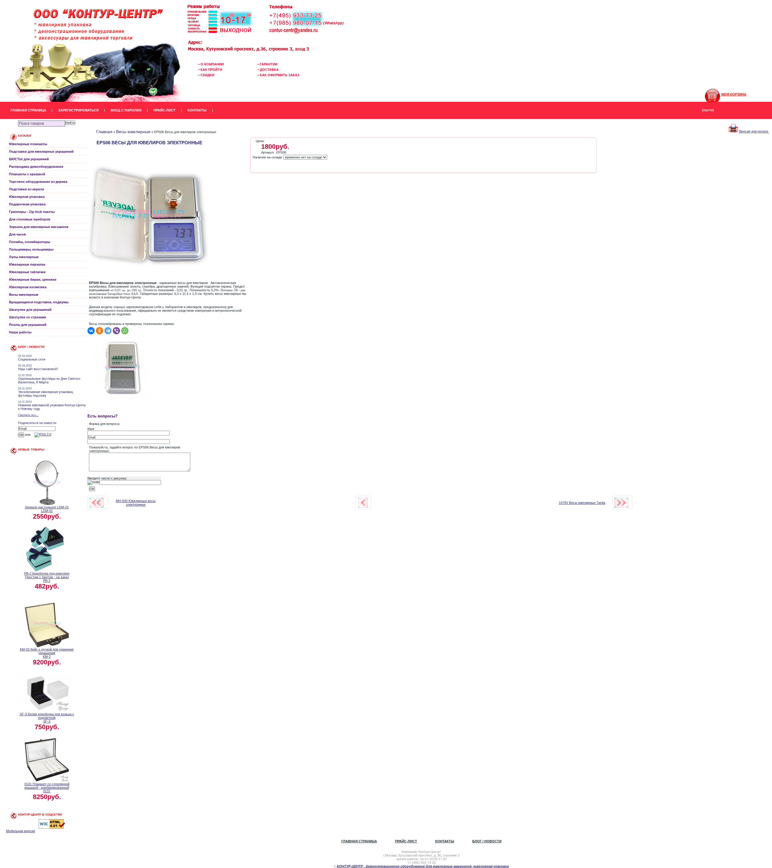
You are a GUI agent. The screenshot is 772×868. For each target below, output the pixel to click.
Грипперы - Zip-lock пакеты (32, 212)
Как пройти (211, 69)
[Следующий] (621, 502)
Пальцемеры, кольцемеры (31, 249)
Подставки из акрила (26, 189)
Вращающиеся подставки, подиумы (38, 302)
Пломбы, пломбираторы (29, 242)
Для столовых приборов (29, 219)
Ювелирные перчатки (27, 264)
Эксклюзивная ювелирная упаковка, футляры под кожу (46, 393)
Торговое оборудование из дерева (38, 181)
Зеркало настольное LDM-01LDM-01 (47, 509)
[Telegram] (108, 330)
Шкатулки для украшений (30, 309)
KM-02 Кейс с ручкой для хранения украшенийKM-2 (47, 653)
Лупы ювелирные (24, 257)
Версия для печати (754, 131)
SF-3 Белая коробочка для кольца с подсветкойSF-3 (47, 717)
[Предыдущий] (96, 502)
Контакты (197, 110)
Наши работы (20, 332)
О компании (212, 64)
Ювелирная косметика (27, 287)
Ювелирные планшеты (28, 144)
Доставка (269, 69)
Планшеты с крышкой (27, 174)
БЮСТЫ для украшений (29, 159)
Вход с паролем (126, 110)
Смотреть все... (28, 415)
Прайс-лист (164, 110)
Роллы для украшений (27, 324)
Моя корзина (733, 94)
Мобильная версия (20, 831)
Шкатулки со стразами (27, 317)
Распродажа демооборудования (36, 166)
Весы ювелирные (23, 294)
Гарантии (268, 64)
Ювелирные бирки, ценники (32, 279)
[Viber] (116, 330)
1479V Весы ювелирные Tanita (582, 502)
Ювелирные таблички (27, 272)
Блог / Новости (486, 841)
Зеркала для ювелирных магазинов (38, 227)
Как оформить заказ (279, 75)
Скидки (207, 75)
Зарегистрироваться (78, 110)
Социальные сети (31, 359)
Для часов (17, 234)
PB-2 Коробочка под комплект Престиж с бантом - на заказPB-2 (47, 577)
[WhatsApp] (124, 330)
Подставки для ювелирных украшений (41, 151)
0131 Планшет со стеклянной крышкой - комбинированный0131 (46, 787)
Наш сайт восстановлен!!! (38, 369)
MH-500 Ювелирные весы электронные (136, 502)
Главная (104, 131)
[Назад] (363, 502)
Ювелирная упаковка (27, 196)
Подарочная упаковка (27, 204)
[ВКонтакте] (91, 330)
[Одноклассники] (99, 330)
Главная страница (28, 110)
